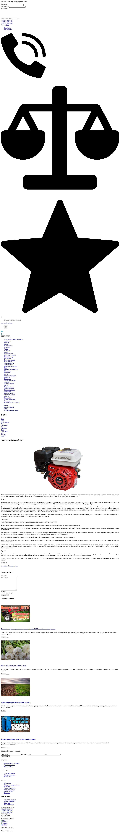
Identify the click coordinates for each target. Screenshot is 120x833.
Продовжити (4, 595)
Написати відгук (13, 566)
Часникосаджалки (9, 390)
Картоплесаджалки (10, 355)
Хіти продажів (8, 791)
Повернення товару (10, 775)
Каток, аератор (8, 357)
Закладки (7, 803)
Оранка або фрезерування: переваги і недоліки (15, 702)
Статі (5, 408)
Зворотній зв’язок (9, 773)
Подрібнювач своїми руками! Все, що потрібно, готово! (18, 739)
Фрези (6, 385)
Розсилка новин (9, 804)
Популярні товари (9, 789)
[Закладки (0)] (60, 315)
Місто (25, 754)
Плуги (6, 374)
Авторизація (8, 29)
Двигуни (7, 347)
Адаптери (7, 341)
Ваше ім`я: (4, 4)
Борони (6, 342)
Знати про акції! (5, 756)
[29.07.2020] (7, 637)
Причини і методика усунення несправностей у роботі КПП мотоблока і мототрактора (28, 629)
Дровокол (7, 350)
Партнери (7, 786)
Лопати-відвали (9, 363)
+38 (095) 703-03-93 (6, 20)
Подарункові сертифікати (12, 785)
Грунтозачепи (8, 345)
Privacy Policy (8, 766)
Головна (6, 405)
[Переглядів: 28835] (8, 637)
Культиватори (8, 361)
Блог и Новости (9, 407)
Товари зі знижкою (10, 788)
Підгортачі (7, 371)
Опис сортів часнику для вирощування (13, 665)
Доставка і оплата (9, 765)
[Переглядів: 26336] (8, 674)
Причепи (7, 377)
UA (6, 326)
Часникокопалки (9, 388)
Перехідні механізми (10, 366)
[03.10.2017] (7, 674)
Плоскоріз (7, 372)
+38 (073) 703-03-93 (6, 23)
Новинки (7, 793)
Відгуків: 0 (4, 566)
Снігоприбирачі (9, 383)
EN (6, 328)
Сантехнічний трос (10, 380)
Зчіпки (6, 352)
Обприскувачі (8, 364)
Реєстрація (7, 28)
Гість (7, 25)
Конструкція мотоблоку (11, 410)
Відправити (4, 8)
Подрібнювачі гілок (10, 375)
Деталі (6, 349)
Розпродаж (7, 379)
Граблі (6, 344)
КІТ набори (7, 358)
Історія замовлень (9, 801)
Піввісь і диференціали (11, 369)
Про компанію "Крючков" (12, 763)
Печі (5, 368)
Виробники (7, 783)
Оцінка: (3, 591)
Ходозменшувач (9, 387)
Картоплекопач (8, 353)
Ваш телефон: (5, 6)
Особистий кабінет (10, 799)
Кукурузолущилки (9, 360)
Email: (2, 754)
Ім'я (22, 754)
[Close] (1, 3)
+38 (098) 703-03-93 (6, 21)
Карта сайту (7, 776)
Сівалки (6, 382)
